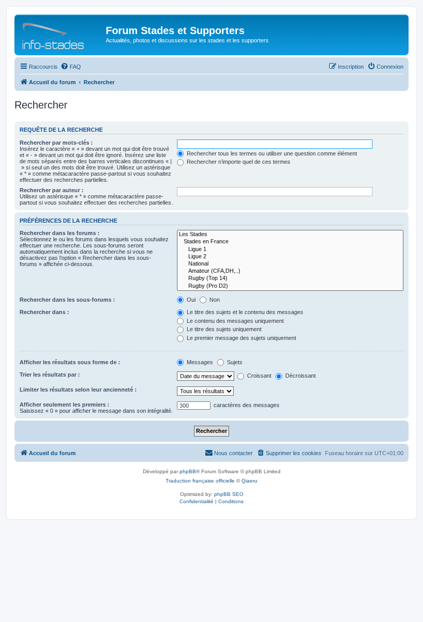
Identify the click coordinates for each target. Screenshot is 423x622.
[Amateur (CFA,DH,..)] (290, 271)
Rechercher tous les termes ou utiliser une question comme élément (271, 153)
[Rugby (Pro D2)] (290, 286)
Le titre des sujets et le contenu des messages (244, 312)
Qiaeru (249, 481)
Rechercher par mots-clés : (56, 142)
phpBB (188, 471)
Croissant (258, 375)
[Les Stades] (290, 234)
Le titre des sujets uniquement (223, 329)
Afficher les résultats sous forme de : (70, 362)
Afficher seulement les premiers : (64, 404)
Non (214, 300)
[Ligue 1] (290, 249)
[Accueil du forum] (61, 33)
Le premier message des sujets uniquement (240, 338)
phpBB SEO (228, 494)
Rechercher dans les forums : (60, 233)
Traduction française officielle (200, 481)
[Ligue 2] (290, 256)
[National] (290, 264)
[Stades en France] (290, 241)
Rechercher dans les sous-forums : (67, 300)
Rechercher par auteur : (52, 190)
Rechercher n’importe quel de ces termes (237, 162)
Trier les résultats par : (50, 374)
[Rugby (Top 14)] (290, 278)
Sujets (233, 362)
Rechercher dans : (44, 312)
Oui (190, 300)
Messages (199, 362)
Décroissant (300, 375)
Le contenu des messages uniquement (234, 321)
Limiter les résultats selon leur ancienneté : (78, 389)
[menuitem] (70, 66)
